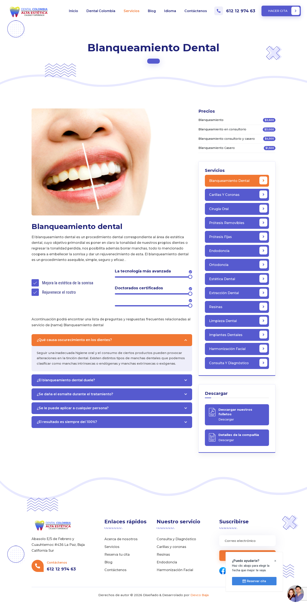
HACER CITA (278, 11)
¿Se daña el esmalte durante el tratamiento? (75, 394)
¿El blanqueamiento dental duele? (66, 380)
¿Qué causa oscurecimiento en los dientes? (74, 340)
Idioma (170, 11)
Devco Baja (199, 595)
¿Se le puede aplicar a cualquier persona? (73, 408)
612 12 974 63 (240, 10)
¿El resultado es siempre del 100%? (67, 422)
